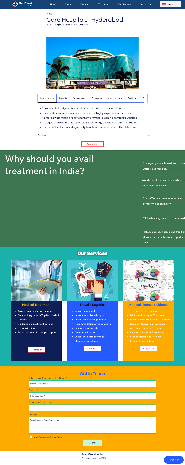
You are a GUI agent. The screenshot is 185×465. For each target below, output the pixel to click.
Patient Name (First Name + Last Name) (47, 378)
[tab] (47, 98)
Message (33, 414)
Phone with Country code (40, 402)
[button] (103, 4)
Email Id (32, 390)
